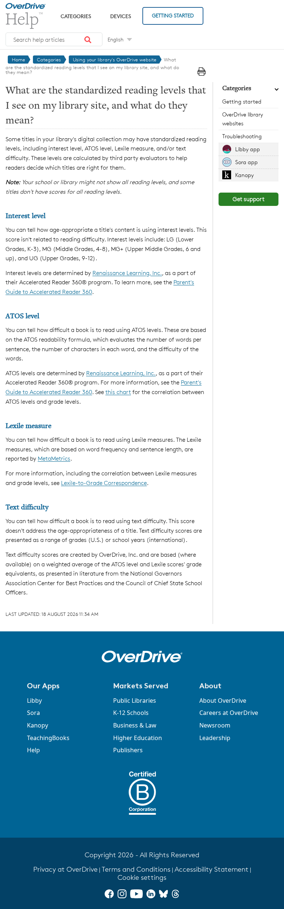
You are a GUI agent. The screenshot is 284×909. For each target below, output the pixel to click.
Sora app (246, 162)
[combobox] (54, 39)
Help (33, 750)
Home (18, 59)
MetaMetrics (54, 458)
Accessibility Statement (211, 869)
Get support (248, 199)
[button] (88, 39)
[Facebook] (109, 893)
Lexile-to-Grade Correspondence (104, 482)
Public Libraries (134, 700)
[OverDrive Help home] (25, 16)
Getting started (241, 101)
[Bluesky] (163, 893)
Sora (33, 713)
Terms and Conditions (136, 869)
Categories (76, 16)
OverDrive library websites (242, 119)
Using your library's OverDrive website (114, 59)
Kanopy (244, 175)
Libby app (247, 149)
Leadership (214, 738)
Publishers (128, 750)
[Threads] (175, 893)
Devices (120, 16)
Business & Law (134, 725)
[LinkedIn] (150, 893)
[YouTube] (136, 893)
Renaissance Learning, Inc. (127, 273)
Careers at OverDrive (228, 713)
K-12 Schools (131, 713)
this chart (118, 392)
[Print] (201, 71)
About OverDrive (222, 700)
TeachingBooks (48, 738)
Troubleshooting (242, 136)
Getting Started (173, 15)
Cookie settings (142, 877)
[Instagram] (122, 893)
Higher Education (137, 738)
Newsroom (214, 725)
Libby (34, 700)
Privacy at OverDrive (65, 869)
